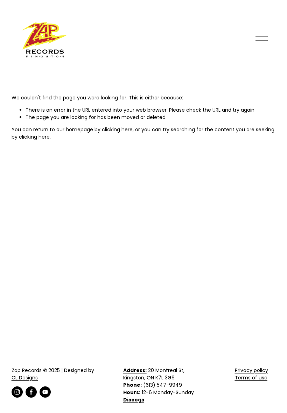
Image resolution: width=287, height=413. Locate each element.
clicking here (117, 129)
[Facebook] (31, 392)
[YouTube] (45, 392)
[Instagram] (17, 392)
